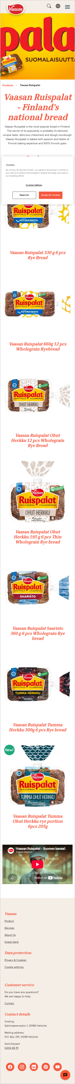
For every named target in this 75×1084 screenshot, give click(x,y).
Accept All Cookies (50, 195)
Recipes (9, 928)
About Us (10, 935)
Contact (9, 1003)
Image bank (12, 942)
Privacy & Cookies (15, 960)
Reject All (24, 195)
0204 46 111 (11, 1048)
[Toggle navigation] (67, 6)
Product (9, 921)
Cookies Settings (34, 185)
